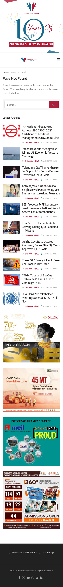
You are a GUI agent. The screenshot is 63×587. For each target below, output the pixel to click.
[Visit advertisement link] (31, 26)
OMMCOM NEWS (32, 142)
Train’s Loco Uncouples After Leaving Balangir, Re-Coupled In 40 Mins (40, 227)
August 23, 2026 (49, 142)
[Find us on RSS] (41, 578)
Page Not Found (18, 72)
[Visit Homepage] (29, 59)
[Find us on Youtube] (28, 578)
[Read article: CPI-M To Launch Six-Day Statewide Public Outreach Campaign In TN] (11, 280)
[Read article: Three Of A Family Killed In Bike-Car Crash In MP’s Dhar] (11, 264)
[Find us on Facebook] (19, 578)
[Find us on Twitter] (23, 578)
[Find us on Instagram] (32, 578)
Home (6, 72)
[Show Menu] (58, 60)
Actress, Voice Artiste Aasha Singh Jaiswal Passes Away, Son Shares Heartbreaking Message (41, 189)
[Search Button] (54, 104)
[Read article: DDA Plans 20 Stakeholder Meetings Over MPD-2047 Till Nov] (11, 298)
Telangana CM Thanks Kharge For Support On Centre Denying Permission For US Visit (40, 171)
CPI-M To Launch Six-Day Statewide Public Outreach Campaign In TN (38, 279)
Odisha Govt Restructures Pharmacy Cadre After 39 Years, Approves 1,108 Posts (41, 245)
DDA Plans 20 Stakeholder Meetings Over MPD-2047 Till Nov (40, 297)
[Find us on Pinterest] (37, 578)
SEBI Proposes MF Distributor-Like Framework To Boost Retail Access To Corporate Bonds (41, 208)
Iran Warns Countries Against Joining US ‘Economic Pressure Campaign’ (40, 152)
